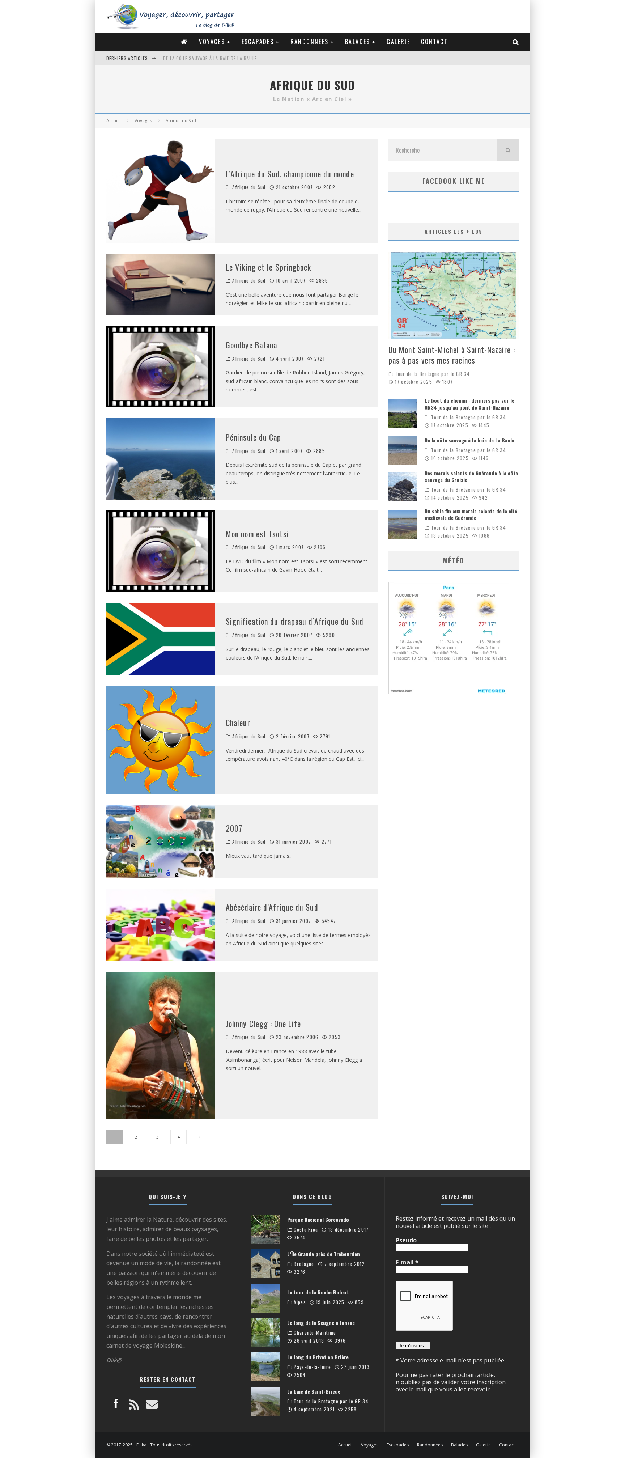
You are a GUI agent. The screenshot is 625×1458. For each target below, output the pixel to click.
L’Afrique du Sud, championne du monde (290, 173)
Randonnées (309, 41)
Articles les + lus (453, 231)
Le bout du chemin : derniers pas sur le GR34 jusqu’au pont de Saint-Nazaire (469, 404)
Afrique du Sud (248, 187)
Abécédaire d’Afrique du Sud (272, 907)
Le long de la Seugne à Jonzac (321, 1322)
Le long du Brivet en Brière (318, 1357)
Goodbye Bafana (251, 345)
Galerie (398, 41)
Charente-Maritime (315, 1333)
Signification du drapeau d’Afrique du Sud (294, 621)
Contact (434, 41)
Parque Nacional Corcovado (318, 1219)
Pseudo (406, 1240)
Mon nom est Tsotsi (257, 533)
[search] (508, 150)
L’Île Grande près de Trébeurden (323, 1254)
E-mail (407, 1262)
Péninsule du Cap (253, 437)
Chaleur (238, 722)
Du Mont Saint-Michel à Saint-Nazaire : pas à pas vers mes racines (451, 355)
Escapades (258, 41)
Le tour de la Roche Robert (318, 1292)
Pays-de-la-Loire (312, 1367)
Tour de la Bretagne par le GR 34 (432, 374)
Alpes (300, 1302)
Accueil (345, 1445)
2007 (234, 828)
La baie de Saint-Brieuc (313, 1391)
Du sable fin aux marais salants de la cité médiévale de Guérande (471, 514)
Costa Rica (306, 1229)
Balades (357, 41)
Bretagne (304, 1264)
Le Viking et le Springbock (268, 267)
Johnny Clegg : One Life (263, 1023)
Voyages (212, 41)
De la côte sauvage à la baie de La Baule (469, 440)
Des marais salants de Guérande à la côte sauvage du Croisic (236, 58)
